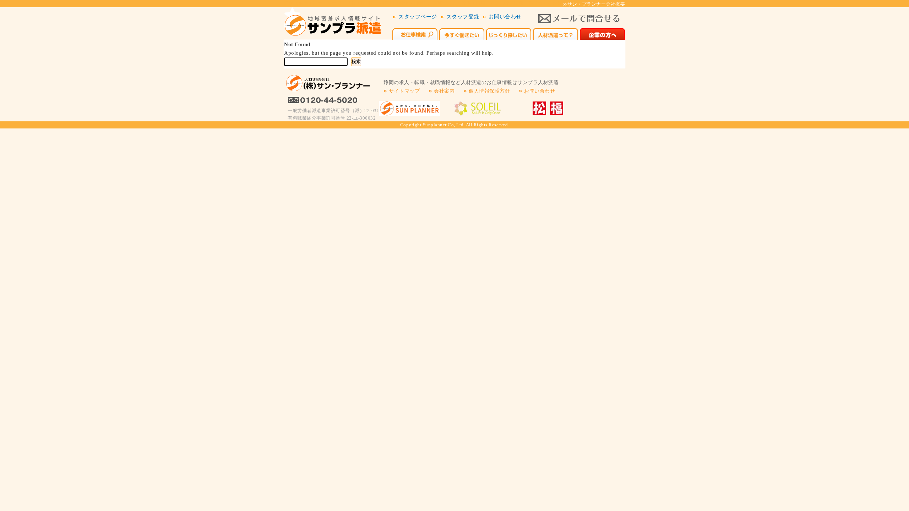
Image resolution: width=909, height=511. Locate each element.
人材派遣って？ (555, 33)
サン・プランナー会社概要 (596, 4)
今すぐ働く (461, 33)
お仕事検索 (414, 33)
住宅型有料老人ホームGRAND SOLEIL (478, 108)
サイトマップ (404, 91)
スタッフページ (417, 17)
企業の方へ (602, 33)
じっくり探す (508, 33)
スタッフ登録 (462, 17)
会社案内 (444, 91)
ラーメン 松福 (545, 108)
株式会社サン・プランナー (409, 108)
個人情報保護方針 (489, 91)
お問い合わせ (505, 17)
